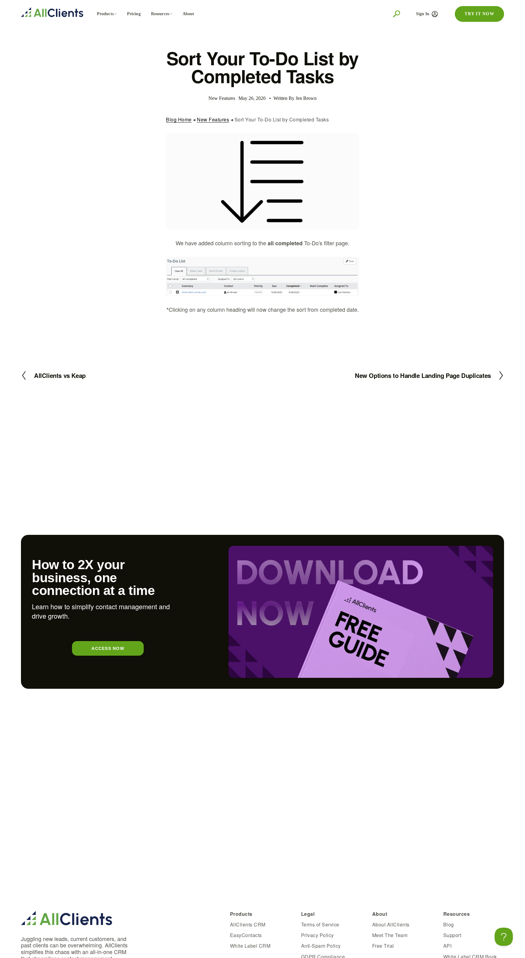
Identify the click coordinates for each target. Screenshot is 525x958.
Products (105, 14)
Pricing (134, 14)
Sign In (422, 14)
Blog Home (179, 119)
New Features (213, 119)
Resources (160, 14)
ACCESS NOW (107, 648)
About (188, 14)
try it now (479, 14)
